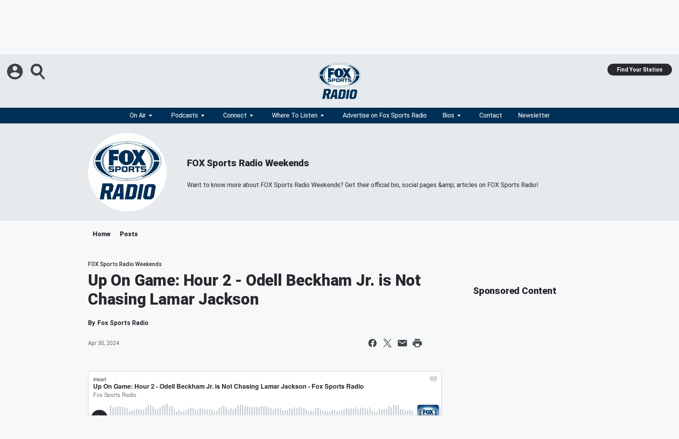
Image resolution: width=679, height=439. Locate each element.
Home (101, 234)
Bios (448, 115)
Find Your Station (639, 69)
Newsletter (534, 115)
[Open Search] (38, 71)
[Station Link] (339, 81)
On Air (138, 115)
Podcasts (184, 115)
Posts (129, 234)
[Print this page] (417, 343)
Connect (235, 115)
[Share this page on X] (387, 343)
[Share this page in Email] (402, 343)
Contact (490, 115)
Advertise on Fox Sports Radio (385, 115)
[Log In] (15, 71)
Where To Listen (294, 115)
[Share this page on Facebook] (372, 343)
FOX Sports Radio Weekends (248, 163)
